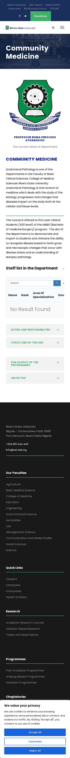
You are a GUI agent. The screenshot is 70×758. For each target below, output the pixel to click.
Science (11, 550)
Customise (35, 741)
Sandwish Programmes (21, 682)
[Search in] (63, 283)
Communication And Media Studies (29, 538)
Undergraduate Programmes (25, 677)
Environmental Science (21, 514)
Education (12, 502)
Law (8, 526)
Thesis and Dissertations (22, 635)
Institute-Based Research (23, 629)
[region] (35, 729)
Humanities (13, 520)
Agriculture (13, 484)
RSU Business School (35, 8)
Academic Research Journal (25, 623)
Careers (11, 579)
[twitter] (25, 16)
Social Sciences (16, 544)
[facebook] (19, 16)
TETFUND (54, 8)
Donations (40, 16)
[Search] (57, 283)
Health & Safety (16, 597)
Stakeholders (53, 4)
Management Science (20, 532)
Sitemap (35, 12)
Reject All (35, 750)
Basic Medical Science (20, 490)
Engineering (14, 508)
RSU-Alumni (35, 4)
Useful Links (14, 8)
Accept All (35, 732)
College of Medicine (19, 496)
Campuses (13, 585)
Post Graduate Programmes (25, 670)
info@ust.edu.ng (16, 450)
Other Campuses (16, 4)
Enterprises (13, 591)
